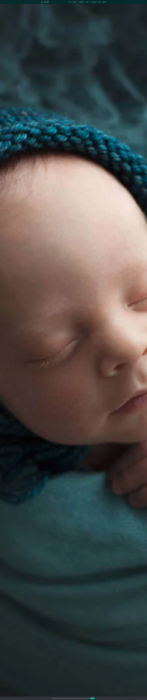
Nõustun (92, 698)
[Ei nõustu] (145, 698)
